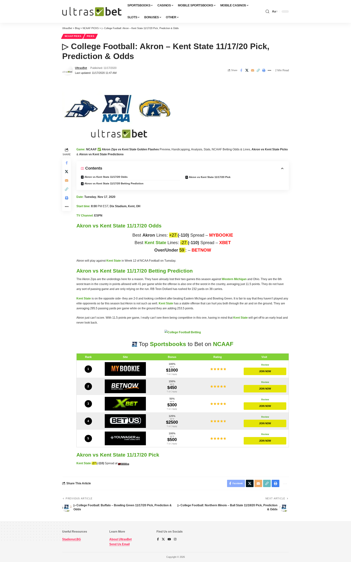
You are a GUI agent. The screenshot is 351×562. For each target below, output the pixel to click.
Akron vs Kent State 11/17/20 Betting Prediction (114, 183)
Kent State (155, 242)
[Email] (252, 70)
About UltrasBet (120, 539)
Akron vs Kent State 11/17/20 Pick (210, 177)
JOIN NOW (265, 371)
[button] (267, 11)
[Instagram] (175, 539)
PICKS (90, 36)
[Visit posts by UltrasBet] (67, 70)
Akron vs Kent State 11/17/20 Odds (106, 176)
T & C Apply (172, 374)
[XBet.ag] (125, 404)
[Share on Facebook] (241, 70)
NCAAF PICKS (73, 36)
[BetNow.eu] (125, 386)
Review (265, 365)
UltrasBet (81, 67)
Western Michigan (234, 279)
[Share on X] (246, 70)
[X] (163, 539)
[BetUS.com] (125, 421)
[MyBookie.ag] (125, 369)
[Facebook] (157, 539)
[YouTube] (169, 539)
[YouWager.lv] (125, 438)
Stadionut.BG (71, 539)
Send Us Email (119, 544)
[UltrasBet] (92, 11)
